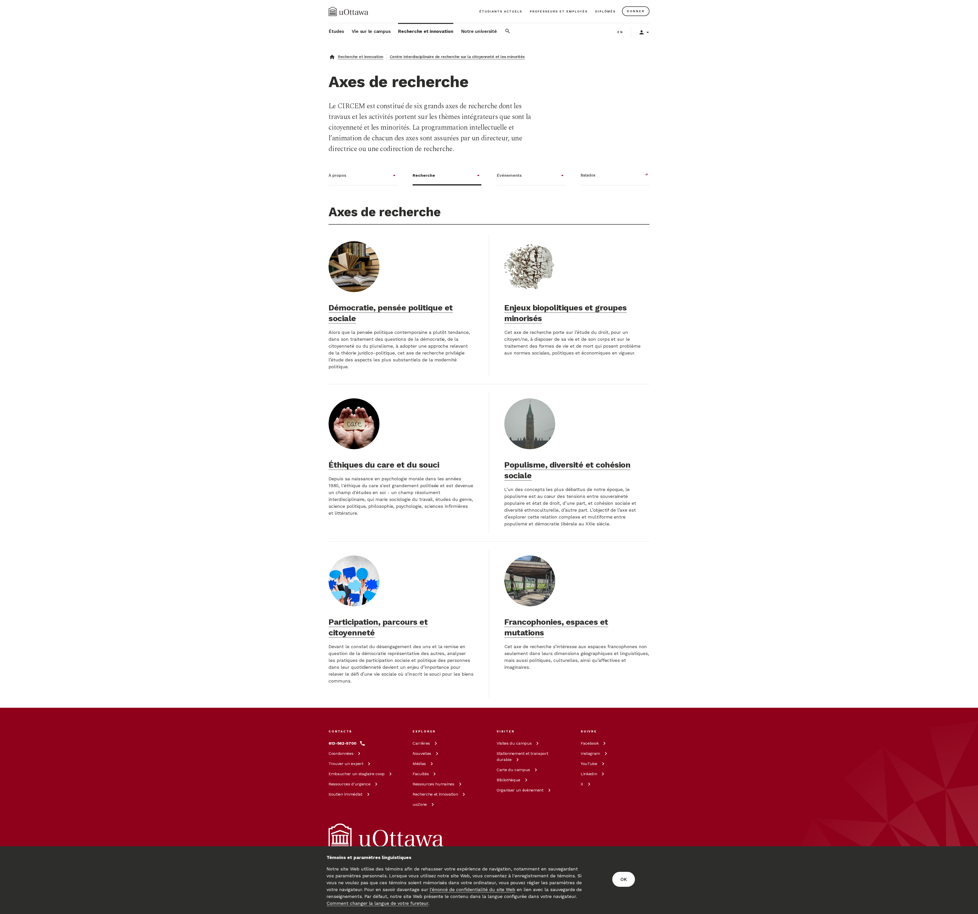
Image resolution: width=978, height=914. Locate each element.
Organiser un (520, 790)
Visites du (514, 743)
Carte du (513, 769)
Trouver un (346, 763)
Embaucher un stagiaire (357, 773)
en (620, 32)
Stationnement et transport (522, 756)
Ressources (349, 784)
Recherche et (435, 794)
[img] (348, 11)
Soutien (345, 794)
